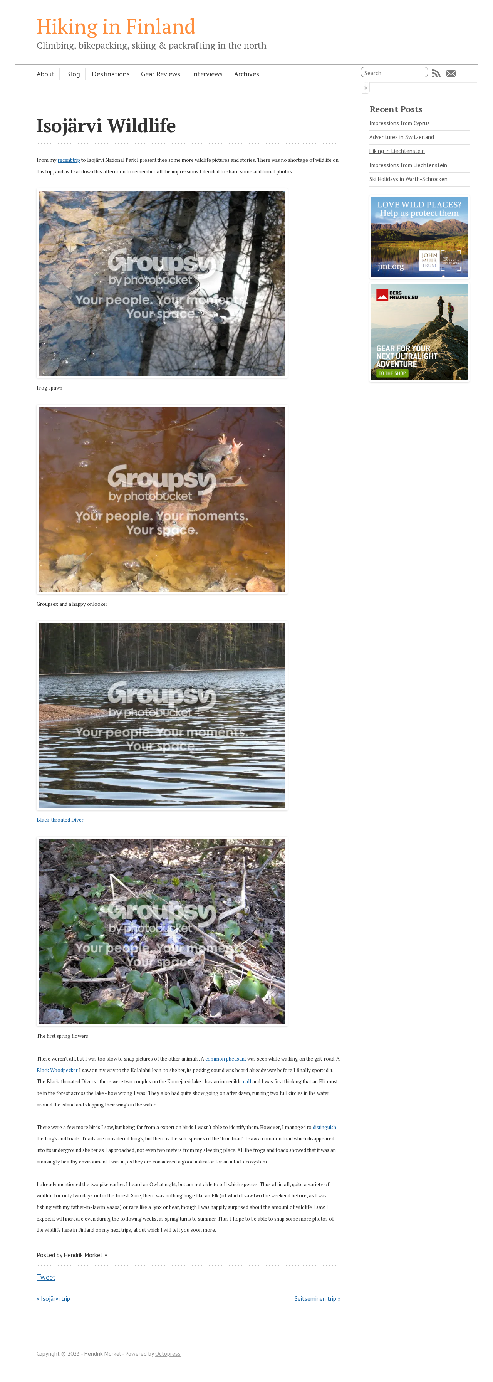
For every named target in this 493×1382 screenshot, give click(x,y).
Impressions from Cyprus (399, 123)
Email (451, 73)
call (247, 1081)
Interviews (207, 73)
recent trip (69, 159)
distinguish (324, 1127)
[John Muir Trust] (419, 276)
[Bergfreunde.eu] (419, 379)
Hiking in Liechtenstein (397, 151)
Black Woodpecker (57, 1070)
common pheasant (225, 1058)
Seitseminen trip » (317, 1298)
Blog (73, 73)
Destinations (111, 73)
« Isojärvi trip (53, 1298)
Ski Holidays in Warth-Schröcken (408, 179)
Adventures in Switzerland (401, 137)
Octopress (168, 1353)
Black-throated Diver (60, 819)
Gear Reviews (160, 73)
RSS (436, 73)
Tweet (46, 1277)
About (45, 73)
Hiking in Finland (116, 25)
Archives (246, 73)
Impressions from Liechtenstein (408, 165)
